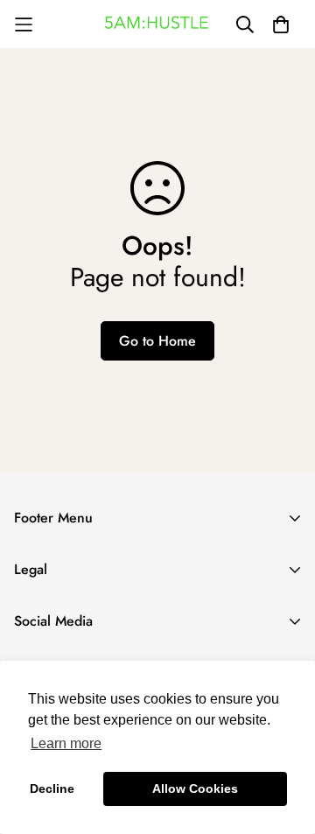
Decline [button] (52, 788)
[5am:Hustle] (157, 24)
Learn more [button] (66, 743)
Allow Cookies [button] (195, 788)
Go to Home (157, 341)
